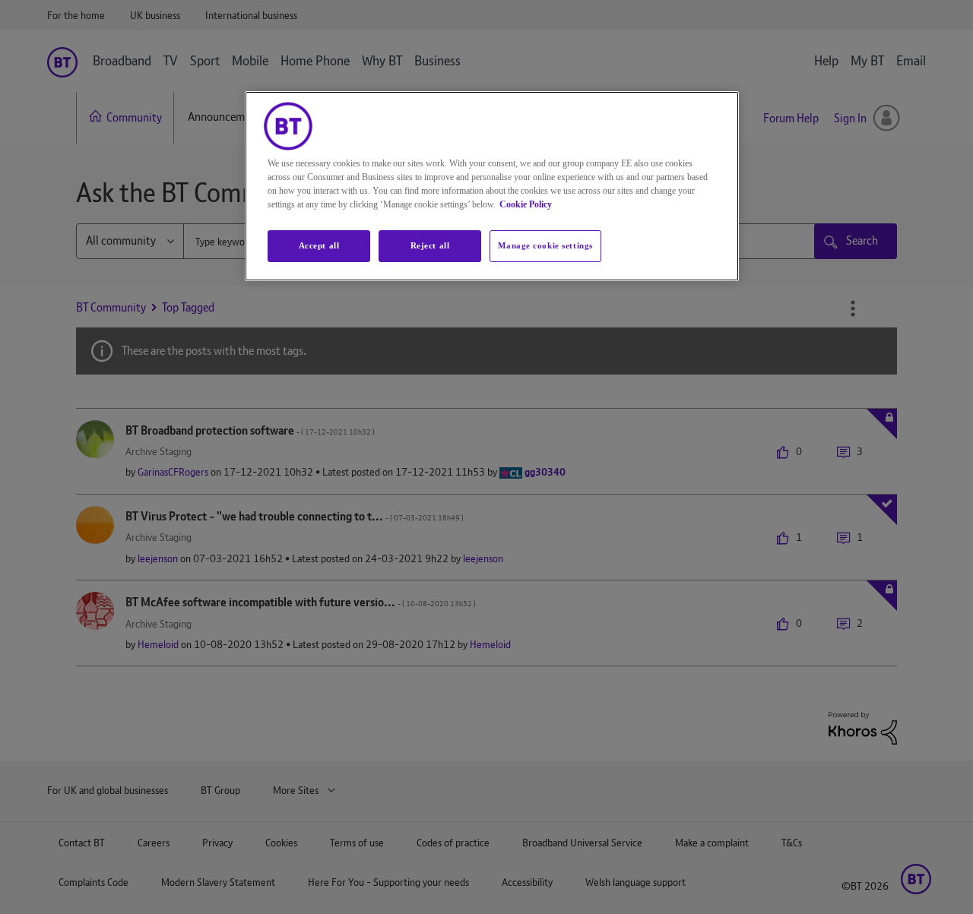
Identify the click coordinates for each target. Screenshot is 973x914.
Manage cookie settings (545, 245)
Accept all (319, 245)
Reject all (430, 245)
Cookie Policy (525, 204)
